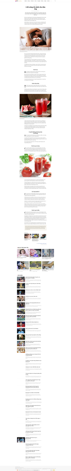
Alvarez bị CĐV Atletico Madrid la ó (32, 322)
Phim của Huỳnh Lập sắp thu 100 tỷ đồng (33, 334)
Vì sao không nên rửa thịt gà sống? (35, 257)
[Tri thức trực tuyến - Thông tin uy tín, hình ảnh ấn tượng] (18, 1)
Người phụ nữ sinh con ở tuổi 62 (21, 257)
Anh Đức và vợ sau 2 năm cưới (31, 296)
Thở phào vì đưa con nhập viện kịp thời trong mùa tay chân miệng (35, 240)
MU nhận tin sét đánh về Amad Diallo (32, 392)
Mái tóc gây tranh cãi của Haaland (32, 328)
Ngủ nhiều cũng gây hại (43, 239)
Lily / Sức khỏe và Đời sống (42, 243)
